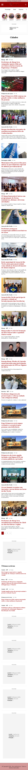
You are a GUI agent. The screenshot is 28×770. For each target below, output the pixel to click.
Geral (14, 9)
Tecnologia (7, 9)
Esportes (21, 9)
